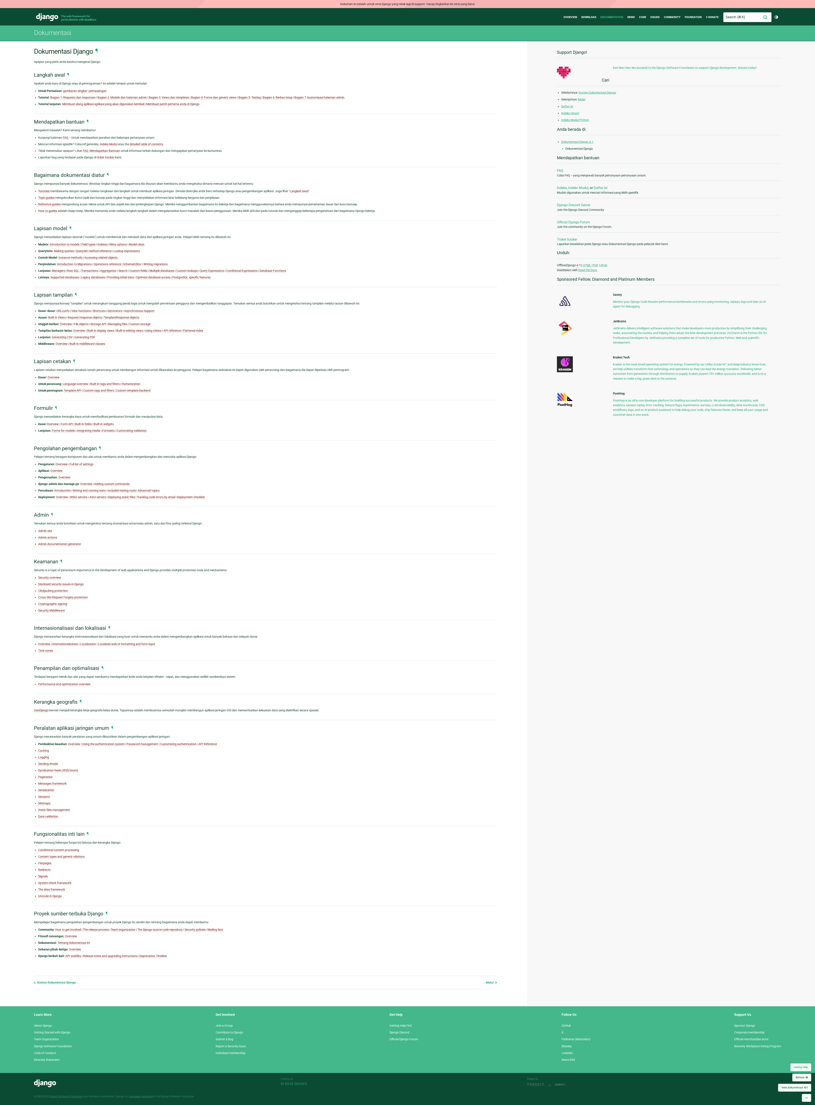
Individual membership (230, 1053)
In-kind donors (294, 1083)
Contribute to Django (229, 1032)
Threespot (537, 1084)
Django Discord (399, 1032)
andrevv (565, 1084)
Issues (655, 17)
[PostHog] (565, 406)
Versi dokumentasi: (794, 1087)
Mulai (490, 982)
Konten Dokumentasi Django (56, 982)
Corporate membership (749, 1032)
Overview (570, 17)
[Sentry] (565, 307)
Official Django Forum (573, 222)
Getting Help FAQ (400, 1025)
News (631, 17)
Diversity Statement (47, 1059)
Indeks (562, 188)
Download (588, 17)
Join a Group (224, 1025)
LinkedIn (567, 1053)
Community (672, 17)
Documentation (611, 17)
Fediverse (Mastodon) (576, 1039)
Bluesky (567, 1046)
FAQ (560, 171)
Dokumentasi (52, 33)
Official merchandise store (751, 1039)
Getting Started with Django (52, 1032)
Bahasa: (802, 1077)
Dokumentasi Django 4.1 (577, 142)
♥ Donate (712, 17)
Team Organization (46, 1039)
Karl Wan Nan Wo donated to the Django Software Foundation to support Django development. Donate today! (685, 67)
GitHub (566, 1025)
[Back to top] (806, 1098)
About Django (43, 1025)
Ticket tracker (567, 239)
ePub (603, 265)
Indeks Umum (570, 113)
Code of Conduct (45, 1053)
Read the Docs (587, 270)
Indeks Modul (578, 188)
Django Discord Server (573, 205)
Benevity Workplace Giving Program (757, 1046)
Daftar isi (567, 106)
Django (47, 17)
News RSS (568, 1059)
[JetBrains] (565, 335)
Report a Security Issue (231, 1046)
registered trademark (141, 1096)
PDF (596, 265)
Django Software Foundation (53, 1046)
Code (642, 17)
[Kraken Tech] (565, 371)
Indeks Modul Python (575, 120)
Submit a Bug (224, 1039)
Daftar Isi (600, 188)
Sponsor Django (744, 1025)
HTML (587, 265)
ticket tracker (105, 157)
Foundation (693, 17)
